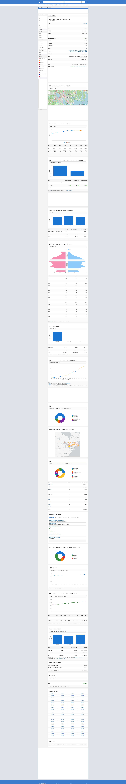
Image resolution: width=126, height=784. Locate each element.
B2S (83, 66)
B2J (77, 66)
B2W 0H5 (52, 714)
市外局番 (51, 4)
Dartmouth (85, 23)
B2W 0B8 (52, 700)
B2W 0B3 (82, 697)
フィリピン (41, 66)
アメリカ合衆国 (42, 58)
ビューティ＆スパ (73, 517)
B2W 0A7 (73, 51)
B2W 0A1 (70, 50)
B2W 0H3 (72, 712)
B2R (81, 66)
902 (86, 48)
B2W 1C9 (82, 731)
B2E (39, 18)
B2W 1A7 (82, 723)
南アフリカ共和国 (42, 74)
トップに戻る (40, 109)
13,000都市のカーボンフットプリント (79, 657)
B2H (39, 22)
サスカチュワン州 (41, 47)
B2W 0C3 (52, 702)
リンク (50, 385)
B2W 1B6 (82, 726)
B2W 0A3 (76, 50)
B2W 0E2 (52, 705)
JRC (51, 190)
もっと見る (40, 29)
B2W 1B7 (52, 728)
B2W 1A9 (62, 724)
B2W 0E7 (62, 707)
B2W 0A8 (76, 51)
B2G (39, 20)
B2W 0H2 (62, 712)
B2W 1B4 (62, 726)
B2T (84, 66)
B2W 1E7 (72, 735)
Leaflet (81, 104)
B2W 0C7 (52, 704)
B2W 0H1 (52, 712)
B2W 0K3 (82, 719)
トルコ (40, 76)
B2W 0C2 (82, 700)
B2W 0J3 (82, 716)
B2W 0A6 (62, 695)
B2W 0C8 (62, 704)
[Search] (83, 2)
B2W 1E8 (82, 735)
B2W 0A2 (73, 50)
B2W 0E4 (72, 705)
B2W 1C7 (62, 731)
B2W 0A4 (80, 50)
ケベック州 (40, 45)
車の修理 (49, 506)
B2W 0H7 (72, 714)
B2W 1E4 (82, 733)
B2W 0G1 (52, 709)
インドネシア (41, 62)
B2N (39, 25)
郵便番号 (55, 4)
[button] (49, 91)
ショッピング (50, 484)
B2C (39, 16)
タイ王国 (41, 70)
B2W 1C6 (52, 731)
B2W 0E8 (72, 707)
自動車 (60, 517)
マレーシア (41, 72)
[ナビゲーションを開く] (87, 2)
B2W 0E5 (82, 705)
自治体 (78, 517)
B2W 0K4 (52, 721)
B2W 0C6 (82, 702)
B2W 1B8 (62, 728)
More (86, 51)
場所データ (40, 33)
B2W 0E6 (52, 707)
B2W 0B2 (72, 697)
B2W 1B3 (52, 726)
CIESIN (51, 321)
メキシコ (41, 64)
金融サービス (64, 517)
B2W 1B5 (72, 726)
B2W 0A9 (79, 51)
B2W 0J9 (62, 719)
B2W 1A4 (52, 723)
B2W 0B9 (62, 700)
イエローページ (45, 4)
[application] (67, 136)
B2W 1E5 (52, 735)
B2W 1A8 (52, 724)
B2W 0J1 (62, 716)
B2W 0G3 (72, 709)
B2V (86, 66)
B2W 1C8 (72, 731)
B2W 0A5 (83, 50)
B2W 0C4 (62, 702)
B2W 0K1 (72, 719)
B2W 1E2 (62, 733)
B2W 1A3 (82, 721)
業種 (60, 4)
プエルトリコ (41, 68)
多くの (40, 27)
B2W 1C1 (82, 728)
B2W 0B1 (83, 51)
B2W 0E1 (82, 704)
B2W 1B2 (82, 724)
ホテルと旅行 (51, 517)
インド (40, 60)
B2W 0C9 (72, 704)
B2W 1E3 (72, 733)
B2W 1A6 (72, 723)
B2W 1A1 (72, 721)
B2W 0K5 (62, 721)
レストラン (50, 489)
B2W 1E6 (62, 735)
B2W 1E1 (52, 733)
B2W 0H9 (52, 716)
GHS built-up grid (69, 190)
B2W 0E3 (62, 705)
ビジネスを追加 (65, 4)
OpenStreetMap (85, 104)
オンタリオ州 (41, 43)
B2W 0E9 (82, 707)
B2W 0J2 (72, 716)
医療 (68, 517)
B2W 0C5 (72, 702)
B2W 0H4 (82, 712)
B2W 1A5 (62, 723)
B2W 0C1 (72, 700)
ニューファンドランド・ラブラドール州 (42, 50)
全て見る (40, 54)
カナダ (43, 7)
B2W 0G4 (82, 709)
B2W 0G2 (62, 709)
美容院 (49, 504)
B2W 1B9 (72, 728)
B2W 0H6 (62, 714)
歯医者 (49, 501)
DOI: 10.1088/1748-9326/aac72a (61, 658)
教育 (49, 499)
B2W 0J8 (52, 719)
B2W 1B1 (72, 724)
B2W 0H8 (82, 714)
